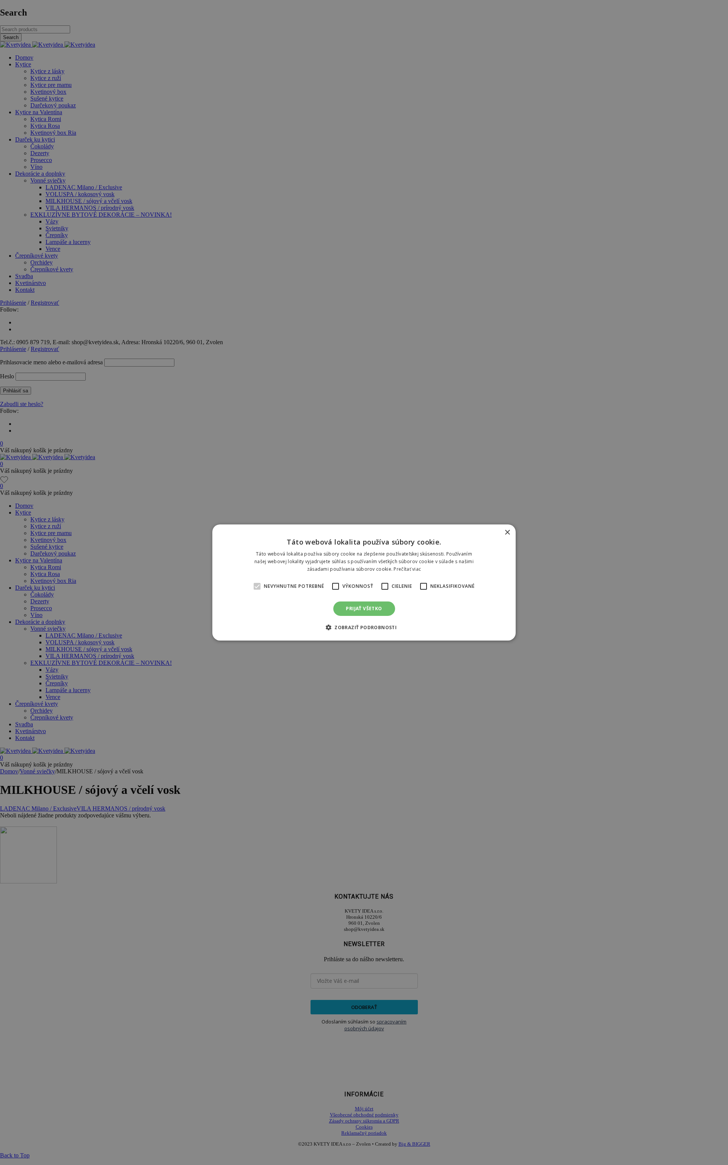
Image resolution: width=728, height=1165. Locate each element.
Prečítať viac (407, 569)
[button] (257, 586)
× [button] (507, 532)
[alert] (364, 582)
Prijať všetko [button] (364, 608)
